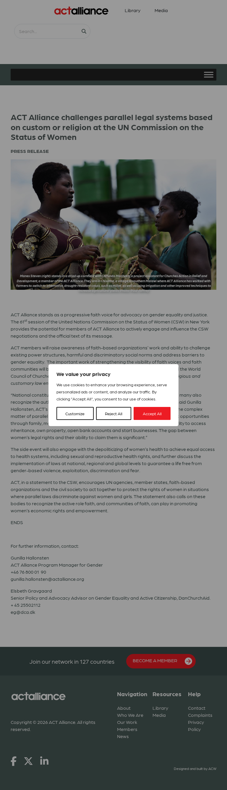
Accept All (152, 413)
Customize (75, 413)
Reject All (113, 413)
